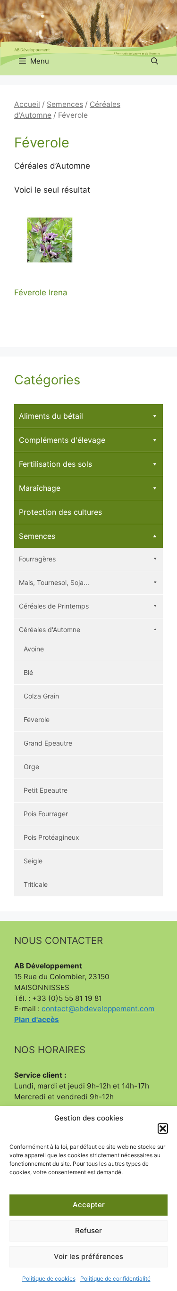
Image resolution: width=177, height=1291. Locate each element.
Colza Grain (41, 696)
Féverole (37, 719)
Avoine (34, 649)
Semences (65, 104)
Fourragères (37, 559)
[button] (163, 1128)
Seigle (33, 861)
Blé (28, 672)
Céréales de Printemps (54, 606)
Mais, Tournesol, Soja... (54, 582)
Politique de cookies (49, 1278)
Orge (31, 767)
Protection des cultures (60, 512)
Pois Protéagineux (51, 837)
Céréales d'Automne (49, 629)
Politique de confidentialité (115, 1278)
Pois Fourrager (46, 814)
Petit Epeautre (45, 790)
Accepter (89, 1204)
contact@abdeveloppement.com (98, 1008)
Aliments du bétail (51, 416)
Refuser (88, 1230)
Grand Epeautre (48, 743)
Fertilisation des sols (55, 464)
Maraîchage (39, 488)
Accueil (27, 104)
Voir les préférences (88, 1256)
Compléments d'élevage (62, 440)
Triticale (36, 884)
